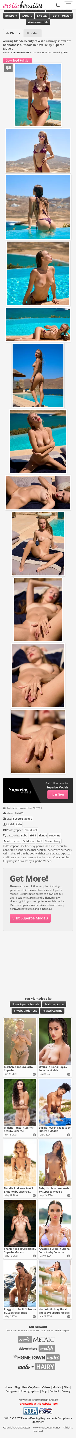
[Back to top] (69, 1431)
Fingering (54, 835)
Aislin (65, 52)
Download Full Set (17, 60)
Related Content (52, 1010)
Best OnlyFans (31, 1387)
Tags (44, 1391)
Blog (17, 1387)
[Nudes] (22, 5)
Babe (24, 835)
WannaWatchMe (38, 22)
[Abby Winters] (38, 1347)
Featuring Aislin (54, 1004)
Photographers (30, 1391)
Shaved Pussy (53, 841)
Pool (39, 841)
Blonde (43, 835)
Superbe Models (21, 52)
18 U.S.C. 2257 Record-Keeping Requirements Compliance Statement (38, 1420)
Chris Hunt (31, 830)
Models (56, 1387)
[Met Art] (38, 1338)
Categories (12, 1391)
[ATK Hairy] (38, 1365)
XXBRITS (27, 15)
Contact (54, 1391)
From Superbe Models (25, 1004)
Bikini (33, 835)
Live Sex (42, 15)
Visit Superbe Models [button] (30, 918)
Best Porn (11, 15)
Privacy (65, 1391)
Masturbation (12, 841)
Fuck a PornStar (61, 15)
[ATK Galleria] (38, 1356)
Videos (46, 1387)
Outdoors (28, 841)
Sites (67, 1387)
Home (8, 1387)
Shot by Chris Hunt (25, 1010)
